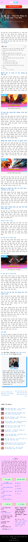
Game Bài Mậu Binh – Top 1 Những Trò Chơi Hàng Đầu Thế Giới (15, 409)
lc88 (21, 526)
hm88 (23, 522)
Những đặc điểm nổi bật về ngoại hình (12, 53)
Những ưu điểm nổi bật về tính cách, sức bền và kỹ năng (14, 55)
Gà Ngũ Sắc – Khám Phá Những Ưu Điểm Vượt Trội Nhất (14, 430)
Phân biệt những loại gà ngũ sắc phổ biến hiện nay (13, 58)
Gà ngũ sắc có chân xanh (11, 63)
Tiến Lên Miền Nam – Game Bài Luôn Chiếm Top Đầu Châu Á (7, 393)
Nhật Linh (10, 529)
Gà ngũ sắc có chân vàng (11, 62)
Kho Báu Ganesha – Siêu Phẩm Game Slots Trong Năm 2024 (15, 417)
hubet (16, 526)
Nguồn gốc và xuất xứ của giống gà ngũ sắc (13, 48)
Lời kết (5, 68)
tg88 (19, 522)
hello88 (17, 524)
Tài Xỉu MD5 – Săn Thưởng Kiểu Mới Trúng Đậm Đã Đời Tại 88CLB (15, 422)
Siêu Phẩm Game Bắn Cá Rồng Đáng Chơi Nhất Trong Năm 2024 (15, 413)
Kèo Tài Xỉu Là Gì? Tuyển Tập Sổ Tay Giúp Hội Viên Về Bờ (15, 426)
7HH (20, 521)
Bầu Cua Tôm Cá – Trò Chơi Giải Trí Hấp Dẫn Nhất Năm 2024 (16, 439)
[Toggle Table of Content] (24, 46)
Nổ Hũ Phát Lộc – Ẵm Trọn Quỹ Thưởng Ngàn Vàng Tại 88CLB (14, 448)
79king (23, 524)
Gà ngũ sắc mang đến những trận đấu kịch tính (13, 50)
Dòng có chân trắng (10, 60)
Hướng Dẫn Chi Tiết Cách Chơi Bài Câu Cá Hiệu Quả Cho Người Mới (15, 443)
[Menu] (2, 2)
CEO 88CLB (21, 21)
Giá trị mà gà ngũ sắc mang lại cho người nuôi (13, 66)
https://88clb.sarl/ (6, 512)
